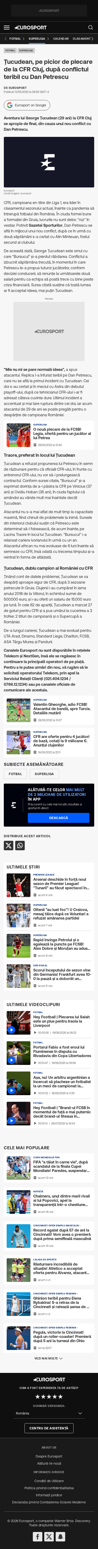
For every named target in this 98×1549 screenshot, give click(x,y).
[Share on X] (8, 845)
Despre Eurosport (49, 1456)
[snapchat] (60, 1536)
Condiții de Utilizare (49, 1481)
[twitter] (49, 1536)
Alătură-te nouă (49, 1463)
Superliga (26, 50)
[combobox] (49, 1413)
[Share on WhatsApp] (20, 845)
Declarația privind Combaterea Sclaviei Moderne (49, 1502)
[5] (60, 1396)
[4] (55, 1396)
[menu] (90, 27)
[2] (43, 1396)
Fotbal (10, 50)
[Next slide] (92, 39)
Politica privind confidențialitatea (49, 1488)
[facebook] (37, 1536)
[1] (37, 1396)
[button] (7, 28)
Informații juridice (49, 1495)
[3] (49, 1396)
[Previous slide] (6, 39)
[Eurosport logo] (30, 28)
